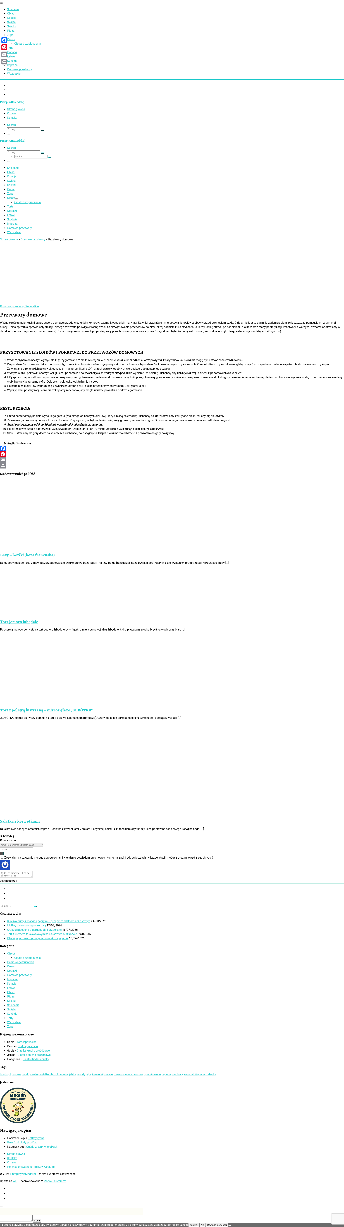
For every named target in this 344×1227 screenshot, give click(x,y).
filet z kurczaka (58, 1074)
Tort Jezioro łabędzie (19, 622)
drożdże (44, 1074)
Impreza (12, 979)
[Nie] (229, 1225)
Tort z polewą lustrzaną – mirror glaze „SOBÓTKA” (46, 710)
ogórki (148, 1074)
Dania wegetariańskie (20, 962)
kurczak (108, 1074)
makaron (119, 1074)
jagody (81, 1074)
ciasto (34, 1074)
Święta (11, 1009)
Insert (37, 1220)
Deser (11, 966)
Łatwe (11, 988)
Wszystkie (14, 1022)
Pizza (11, 996)
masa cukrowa (134, 1074)
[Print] (172, 465)
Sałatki (11, 1001)
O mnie (11, 1162)
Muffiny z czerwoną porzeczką (26, 925)
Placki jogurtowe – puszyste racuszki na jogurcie (37, 938)
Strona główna (9, 239)
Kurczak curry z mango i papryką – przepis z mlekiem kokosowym (48, 921)
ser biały (177, 1074)
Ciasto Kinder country (36, 1059)
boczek (16, 1074)
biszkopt (5, 1074)
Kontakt (12, 1158)
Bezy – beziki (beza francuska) (27, 555)
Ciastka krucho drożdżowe (33, 1050)
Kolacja (11, 983)
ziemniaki (190, 1074)
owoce (156, 1074)
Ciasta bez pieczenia (27, 958)
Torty (10, 1018)
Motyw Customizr (55, 1181)
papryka (166, 1074)
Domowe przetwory (33, 239)
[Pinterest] (172, 454)
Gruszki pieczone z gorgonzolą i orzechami (34, 929)
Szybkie (12, 1013)
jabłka (72, 1074)
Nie (202, 1225)
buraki (25, 1074)
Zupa (10, 1026)
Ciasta (11, 953)
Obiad (11, 992)
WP (15, 1181)
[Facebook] (172, 448)
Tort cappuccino (27, 1042)
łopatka (201, 1074)
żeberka (211, 1074)
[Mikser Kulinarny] (18, 1122)
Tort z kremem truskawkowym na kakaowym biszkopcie (42, 934)
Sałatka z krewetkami (20, 821)
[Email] (172, 460)
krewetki (97, 1074)
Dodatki (12, 970)
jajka (88, 1074)
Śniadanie (13, 1005)
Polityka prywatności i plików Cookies (31, 1166)
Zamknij (194, 1225)
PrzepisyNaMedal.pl (23, 1174)
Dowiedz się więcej (217, 1225)
